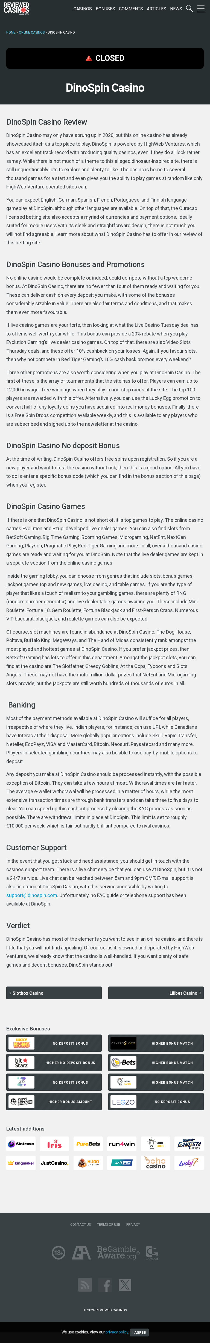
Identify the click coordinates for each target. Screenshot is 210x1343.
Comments (131, 8)
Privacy (133, 1224)
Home (11, 32)
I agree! (139, 1332)
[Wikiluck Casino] (155, 1143)
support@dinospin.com (31, 895)
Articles (156, 8)
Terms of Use (108, 1224)
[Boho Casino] (155, 1162)
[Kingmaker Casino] (21, 1162)
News (176, 8)
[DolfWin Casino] (121, 1162)
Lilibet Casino (183, 993)
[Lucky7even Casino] (189, 1162)
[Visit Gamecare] (152, 1252)
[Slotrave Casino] (21, 1143)
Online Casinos (32, 32)
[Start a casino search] (190, 8)
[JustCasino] (54, 1162)
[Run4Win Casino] (121, 1143)
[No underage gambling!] (58, 1252)
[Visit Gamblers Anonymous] (81, 1252)
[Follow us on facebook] (105, 1284)
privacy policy (117, 1332)
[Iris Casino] (54, 1143)
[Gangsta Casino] (189, 1143)
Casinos (83, 8)
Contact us (80, 1224)
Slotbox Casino (28, 993)
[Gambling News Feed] (85, 1284)
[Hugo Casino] (88, 1162)
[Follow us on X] (125, 1284)
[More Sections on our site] (201, 8)
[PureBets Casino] (88, 1143)
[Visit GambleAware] (118, 1252)
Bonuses (105, 8)
